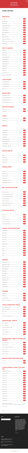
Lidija (16, 430)
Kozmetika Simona (14, 4)
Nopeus (11, 451)
